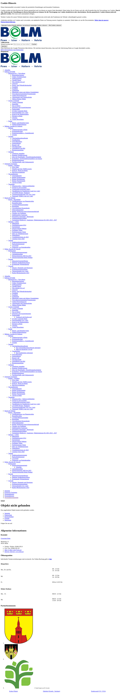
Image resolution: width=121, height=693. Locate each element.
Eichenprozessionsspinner (20, 269)
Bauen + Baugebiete (14, 199)
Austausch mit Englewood (24, 317)
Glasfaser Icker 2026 (18, 239)
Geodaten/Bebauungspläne (20, 204)
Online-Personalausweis (19, 95)
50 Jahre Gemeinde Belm (19, 111)
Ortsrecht (15, 83)
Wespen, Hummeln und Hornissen (22, 268)
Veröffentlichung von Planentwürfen (23, 201)
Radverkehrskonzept (18, 244)
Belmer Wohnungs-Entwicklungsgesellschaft (25, 211)
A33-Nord (15, 245)
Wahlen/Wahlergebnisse (19, 124)
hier (50, 559)
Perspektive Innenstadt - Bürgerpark (23, 216)
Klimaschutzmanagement (19, 252)
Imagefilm (15, 104)
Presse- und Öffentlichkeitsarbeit (21, 85)
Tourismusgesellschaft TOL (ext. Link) (23, 194)
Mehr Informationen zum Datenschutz (12, 50)
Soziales (10, 136)
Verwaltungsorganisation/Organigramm (24, 94)
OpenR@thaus (16, 80)
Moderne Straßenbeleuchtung (21, 262)
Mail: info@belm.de (13, 550)
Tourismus (11, 184)
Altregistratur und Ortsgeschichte (22, 97)
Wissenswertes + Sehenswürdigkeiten (23, 186)
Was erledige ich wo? (18, 82)
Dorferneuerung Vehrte (19, 232)
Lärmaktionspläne (17, 254)
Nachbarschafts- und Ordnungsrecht (23, 162)
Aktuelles (7, 70)
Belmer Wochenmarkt (18, 181)
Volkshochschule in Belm (19, 129)
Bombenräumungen (18, 160)
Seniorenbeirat (16, 143)
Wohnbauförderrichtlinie (19, 218)
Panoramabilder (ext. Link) (20, 112)
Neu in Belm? (16, 106)
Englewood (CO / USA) (98, 691)
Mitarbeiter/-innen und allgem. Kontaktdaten (25, 92)
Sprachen (4, 46)
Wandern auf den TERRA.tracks (22, 169)
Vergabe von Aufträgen (19, 213)
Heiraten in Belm (17, 116)
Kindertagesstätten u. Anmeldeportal (23, 133)
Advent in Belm (17, 182)
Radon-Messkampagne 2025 (20, 273)
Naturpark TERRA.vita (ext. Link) (22, 196)
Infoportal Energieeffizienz (20, 261)
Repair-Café (15, 145)
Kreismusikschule (17, 131)
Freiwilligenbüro (17, 141)
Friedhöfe (15, 87)
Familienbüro (16, 140)
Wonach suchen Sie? (7, 44)
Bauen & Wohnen (10, 198)
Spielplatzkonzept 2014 (19, 225)
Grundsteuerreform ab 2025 (20, 237)
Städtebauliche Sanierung (19, 215)
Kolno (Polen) (13, 691)
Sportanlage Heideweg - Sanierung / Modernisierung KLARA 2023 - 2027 (34, 220)
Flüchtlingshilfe (16, 147)
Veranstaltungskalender (11, 497)
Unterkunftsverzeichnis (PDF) (21, 189)
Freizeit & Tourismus (11, 164)
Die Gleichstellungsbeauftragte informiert (28, 348)
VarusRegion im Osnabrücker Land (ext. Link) (26, 191)
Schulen (14, 135)
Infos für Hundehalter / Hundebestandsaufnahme (26, 157)
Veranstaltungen (13, 174)
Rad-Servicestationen (18, 172)
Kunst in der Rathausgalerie (20, 114)
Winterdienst (16, 235)
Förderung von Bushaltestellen (21, 247)
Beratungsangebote (18, 150)
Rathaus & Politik (10, 71)
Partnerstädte (16, 109)
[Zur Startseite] (21, 40)
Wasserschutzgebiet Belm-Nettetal (22, 257)
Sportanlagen (16, 227)
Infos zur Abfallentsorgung (20, 233)
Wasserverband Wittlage (19, 228)
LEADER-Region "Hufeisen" (21, 193)
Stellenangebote (17, 78)
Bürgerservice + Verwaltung (16, 73)
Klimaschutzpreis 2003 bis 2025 (21, 256)
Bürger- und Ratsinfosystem (20, 123)
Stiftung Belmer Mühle (19, 99)
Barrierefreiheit (9, 517)
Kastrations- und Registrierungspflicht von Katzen (27, 158)
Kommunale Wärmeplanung (20, 264)
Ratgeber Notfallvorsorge (19, 155)
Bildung (10, 128)
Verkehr (10, 240)
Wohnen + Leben (13, 222)
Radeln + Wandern (14, 165)
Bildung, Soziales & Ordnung (13, 126)
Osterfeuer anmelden (18, 153)
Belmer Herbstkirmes (18, 179)
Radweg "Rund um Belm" (20, 170)
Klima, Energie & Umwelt (12, 249)
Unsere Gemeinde (13, 100)
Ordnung (11, 152)
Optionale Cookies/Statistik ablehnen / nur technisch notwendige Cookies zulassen (24, 25)
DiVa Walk (15, 167)
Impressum (8, 520)
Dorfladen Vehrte (17, 230)
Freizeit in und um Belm (19, 187)
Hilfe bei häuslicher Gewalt (24, 349)
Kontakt (7, 518)
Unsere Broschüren (18, 119)
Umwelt (10, 266)
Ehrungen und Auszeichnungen (21, 107)
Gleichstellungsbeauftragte (20, 138)
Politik (10, 121)
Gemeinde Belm (5, 538)
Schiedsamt (15, 90)
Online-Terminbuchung (19, 77)
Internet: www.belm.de (14, 552)
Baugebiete (15, 206)
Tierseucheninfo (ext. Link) (20, 271)
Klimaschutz (12, 251)
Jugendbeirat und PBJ (18, 148)
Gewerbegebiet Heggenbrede (21, 208)
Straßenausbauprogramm (19, 242)
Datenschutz (8, 515)
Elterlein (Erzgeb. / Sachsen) (51, 691)
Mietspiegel (15, 223)
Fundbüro (15, 89)
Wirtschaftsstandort (17, 210)
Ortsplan (14, 118)
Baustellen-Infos (17, 203)
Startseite (7, 491)
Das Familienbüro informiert (24, 353)
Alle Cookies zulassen (55, 25)
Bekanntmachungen (18, 75)
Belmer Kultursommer (18, 177)
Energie (10, 259)
